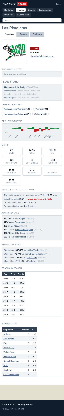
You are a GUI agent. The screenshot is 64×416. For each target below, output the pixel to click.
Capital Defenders (11, 374)
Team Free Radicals (34, 253)
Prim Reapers (10, 97)
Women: (41, 108)
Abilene (17, 225)
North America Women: (17, 108)
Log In (59, 4)
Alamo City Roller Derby (14, 87)
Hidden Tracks (33, 250)
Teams (21, 9)
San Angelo (20, 218)
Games (31, 9)
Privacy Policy (25, 404)
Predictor (8, 14)
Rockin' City (8, 347)
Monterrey (31, 260)
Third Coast (20, 232)
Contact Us (8, 404)
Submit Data (23, 14)
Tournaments (45, 9)
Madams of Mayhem (24, 229)
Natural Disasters (11, 360)
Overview (9, 34)
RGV (5, 365)
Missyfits (8, 93)
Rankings (8, 9)
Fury (5, 343)
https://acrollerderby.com (42, 55)
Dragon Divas (10, 90)
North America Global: (16, 114)
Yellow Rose (20, 236)
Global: (40, 114)
